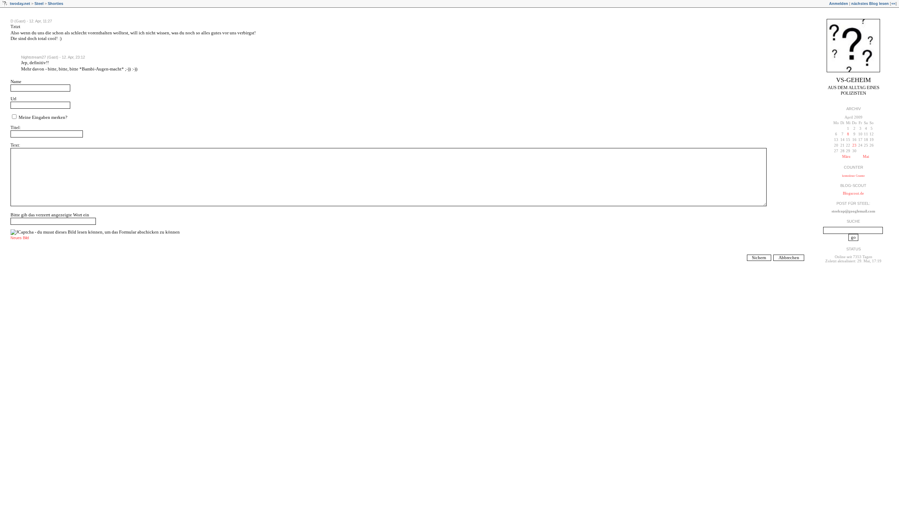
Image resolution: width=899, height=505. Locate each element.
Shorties (55, 3)
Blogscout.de (853, 193)
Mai (866, 156)
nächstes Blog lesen (870, 3)
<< (893, 3)
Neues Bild (20, 238)
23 (854, 145)
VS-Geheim (853, 79)
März (846, 156)
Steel (39, 3)
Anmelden (838, 3)
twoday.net (20, 3)
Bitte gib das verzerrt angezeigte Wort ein (50, 214)
